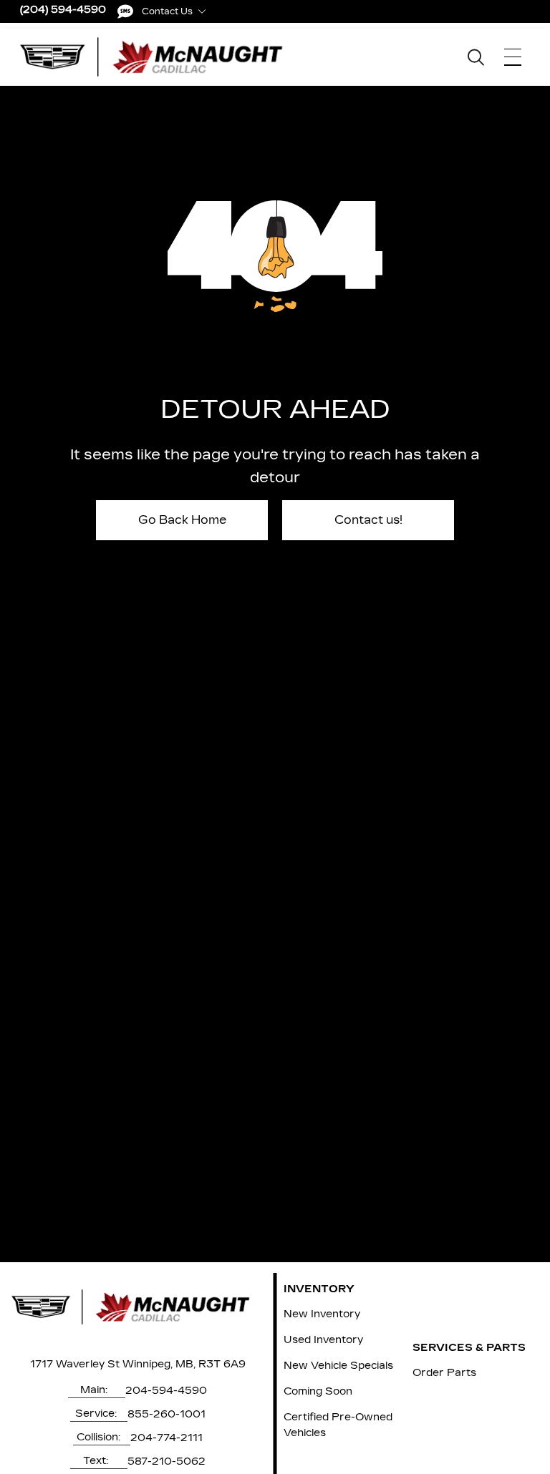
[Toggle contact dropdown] (202, 11)
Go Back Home (182, 520)
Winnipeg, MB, (159, 1364)
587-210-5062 (166, 1461)
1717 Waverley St (75, 1364)
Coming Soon (318, 1391)
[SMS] (125, 11)
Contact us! (368, 520)
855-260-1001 (166, 1414)
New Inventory (322, 1314)
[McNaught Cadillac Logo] (159, 56)
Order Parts (444, 1373)
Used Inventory (323, 1340)
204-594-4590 (166, 1391)
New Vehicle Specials (338, 1366)
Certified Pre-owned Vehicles (338, 1425)
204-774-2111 (166, 1438)
